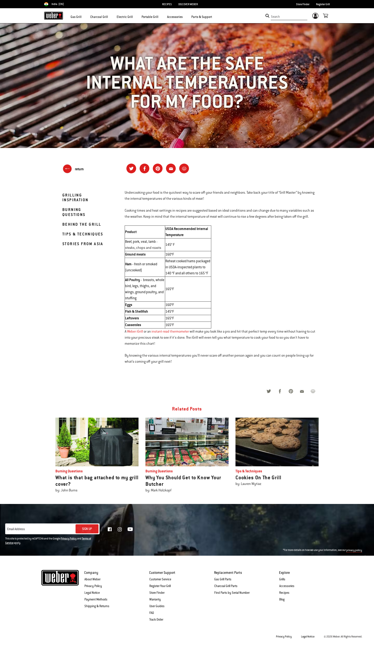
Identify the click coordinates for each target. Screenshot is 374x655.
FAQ (151, 613)
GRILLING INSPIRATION (75, 197)
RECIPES (167, 4)
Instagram (119, 529)
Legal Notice (92, 593)
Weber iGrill (135, 331)
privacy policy (354, 550)
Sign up (87, 529)
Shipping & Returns (96, 606)
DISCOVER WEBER (188, 4)
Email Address (16, 529)
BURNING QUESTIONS (73, 212)
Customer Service (160, 579)
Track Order (156, 619)
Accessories (286, 586)
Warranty (155, 599)
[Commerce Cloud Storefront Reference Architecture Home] (53, 15)
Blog (282, 599)
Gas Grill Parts (222, 579)
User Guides (156, 606)
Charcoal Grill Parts (225, 586)
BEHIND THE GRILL (81, 224)
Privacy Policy (69, 538)
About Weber (92, 579)
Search (275, 17)
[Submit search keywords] (267, 15)
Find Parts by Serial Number (232, 593)
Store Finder (303, 4)
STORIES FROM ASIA (82, 243)
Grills (282, 579)
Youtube (130, 529)
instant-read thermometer (170, 331)
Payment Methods (95, 599)
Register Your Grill (160, 586)
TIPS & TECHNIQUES (82, 234)
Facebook (109, 529)
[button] (84, 16)
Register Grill (323, 4)
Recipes (284, 593)
